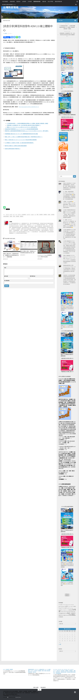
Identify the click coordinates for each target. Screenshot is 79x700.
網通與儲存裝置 (36, 1)
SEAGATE (32, 670)
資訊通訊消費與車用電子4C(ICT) (9, 4)
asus (67, 604)
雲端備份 (21, 216)
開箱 (73, 615)
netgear (65, 608)
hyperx (69, 606)
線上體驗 (17, 216)
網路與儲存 (30, 672)
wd (35, 214)
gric (13, 214)
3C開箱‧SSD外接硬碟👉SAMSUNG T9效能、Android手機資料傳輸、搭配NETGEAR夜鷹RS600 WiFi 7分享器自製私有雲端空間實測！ (69, 204)
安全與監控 (63, 670)
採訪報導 (7, 669)
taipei (65, 610)
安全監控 (67, 611)
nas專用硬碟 (24, 214)
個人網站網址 (7, 280)
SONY (4, 669)
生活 (63, 615)
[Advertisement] (29, 164)
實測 (69, 611)
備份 (37, 214)
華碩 (68, 615)
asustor (11, 214)
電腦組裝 (61, 616)
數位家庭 (73, 611)
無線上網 (65, 613)
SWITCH (54, 670)
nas (16, 214)
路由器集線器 (58, 673)
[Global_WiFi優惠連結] (67, 64)
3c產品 (61, 604)
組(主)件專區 (50, 1)
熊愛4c (69, 613)
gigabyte (63, 606)
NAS (46, 669)
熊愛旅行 (73, 613)
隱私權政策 (43, 687)
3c (59, 604)
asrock (65, 604)
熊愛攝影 (11, 669)
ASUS (56, 669)
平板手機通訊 (5, 1)
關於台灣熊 (35, 687)
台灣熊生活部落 (63, 611)
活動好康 (44, 1)
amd (63, 604)
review (68, 608)
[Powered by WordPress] (7, 697)
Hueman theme (18, 697)
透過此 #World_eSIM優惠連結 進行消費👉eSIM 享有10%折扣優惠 (67, 87)
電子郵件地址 (33, 276)
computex (72, 604)
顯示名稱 (6, 276)
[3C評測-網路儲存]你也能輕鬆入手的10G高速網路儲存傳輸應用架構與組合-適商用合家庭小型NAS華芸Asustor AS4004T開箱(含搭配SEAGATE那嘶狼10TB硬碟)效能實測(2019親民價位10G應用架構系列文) (64, 677)
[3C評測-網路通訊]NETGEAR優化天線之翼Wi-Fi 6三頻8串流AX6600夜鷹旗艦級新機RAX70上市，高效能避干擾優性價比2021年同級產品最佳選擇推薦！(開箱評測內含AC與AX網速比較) (69, 234)
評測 (70, 615)
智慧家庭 (66, 670)
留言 (5, 267)
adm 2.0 (7, 214)
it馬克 (74, 606)
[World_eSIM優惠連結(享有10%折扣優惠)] (67, 84)
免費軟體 (45, 214)
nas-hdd (19, 214)
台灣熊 (5, 33)
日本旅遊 (30, 1)
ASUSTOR (36, 669)
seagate (32, 214)
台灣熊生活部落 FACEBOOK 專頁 (65, 433)
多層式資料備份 (6, 216)
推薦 (71, 611)
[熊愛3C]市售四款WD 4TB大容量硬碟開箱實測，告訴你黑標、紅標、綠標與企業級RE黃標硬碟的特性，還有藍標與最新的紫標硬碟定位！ (69, 186)
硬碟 (14, 216)
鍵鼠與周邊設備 (58, 1)
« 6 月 (60, 644)
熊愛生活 (60, 615)
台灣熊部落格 (10, 7)
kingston (60, 608)
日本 (59, 613)
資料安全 (34, 672)
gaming (60, 606)
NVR (68, 669)
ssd (63, 610)
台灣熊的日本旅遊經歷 (66, 376)
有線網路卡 (71, 670)
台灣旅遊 (24, 1)
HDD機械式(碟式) (41, 669)
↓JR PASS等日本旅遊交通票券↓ (67, 91)
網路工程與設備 (47, 670)
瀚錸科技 (62, 613)
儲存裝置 (41, 214)
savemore (28, 214)
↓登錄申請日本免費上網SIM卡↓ (67, 117)
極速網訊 (39, 670)
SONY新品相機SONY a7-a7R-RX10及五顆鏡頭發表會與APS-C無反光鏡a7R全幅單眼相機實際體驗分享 (14, 672)
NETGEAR (65, 669)
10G (54, 669)
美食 (66, 615)
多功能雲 (52, 214)
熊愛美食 (18, 1)
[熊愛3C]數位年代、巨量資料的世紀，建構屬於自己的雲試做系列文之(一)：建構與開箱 (11, 255)
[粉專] (75, 20)
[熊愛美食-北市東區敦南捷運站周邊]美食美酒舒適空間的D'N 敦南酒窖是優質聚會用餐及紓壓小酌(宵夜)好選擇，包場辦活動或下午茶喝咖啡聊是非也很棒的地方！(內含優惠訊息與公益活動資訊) (69, 280)
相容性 (11, 216)
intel (71, 606)
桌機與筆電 (12, 1)
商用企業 (36, 670)
